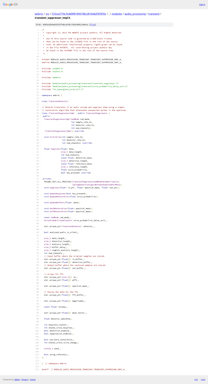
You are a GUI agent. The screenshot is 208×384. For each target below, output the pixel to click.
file (92, 24)
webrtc (39, 13)
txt (196, 379)
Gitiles (17, 379)
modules (117, 13)
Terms (33, 379)
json (203, 379)
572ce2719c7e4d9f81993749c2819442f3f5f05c (79, 13)
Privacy (25, 379)
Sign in (202, 4)
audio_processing (135, 13)
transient (154, 13)
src (47, 13)
